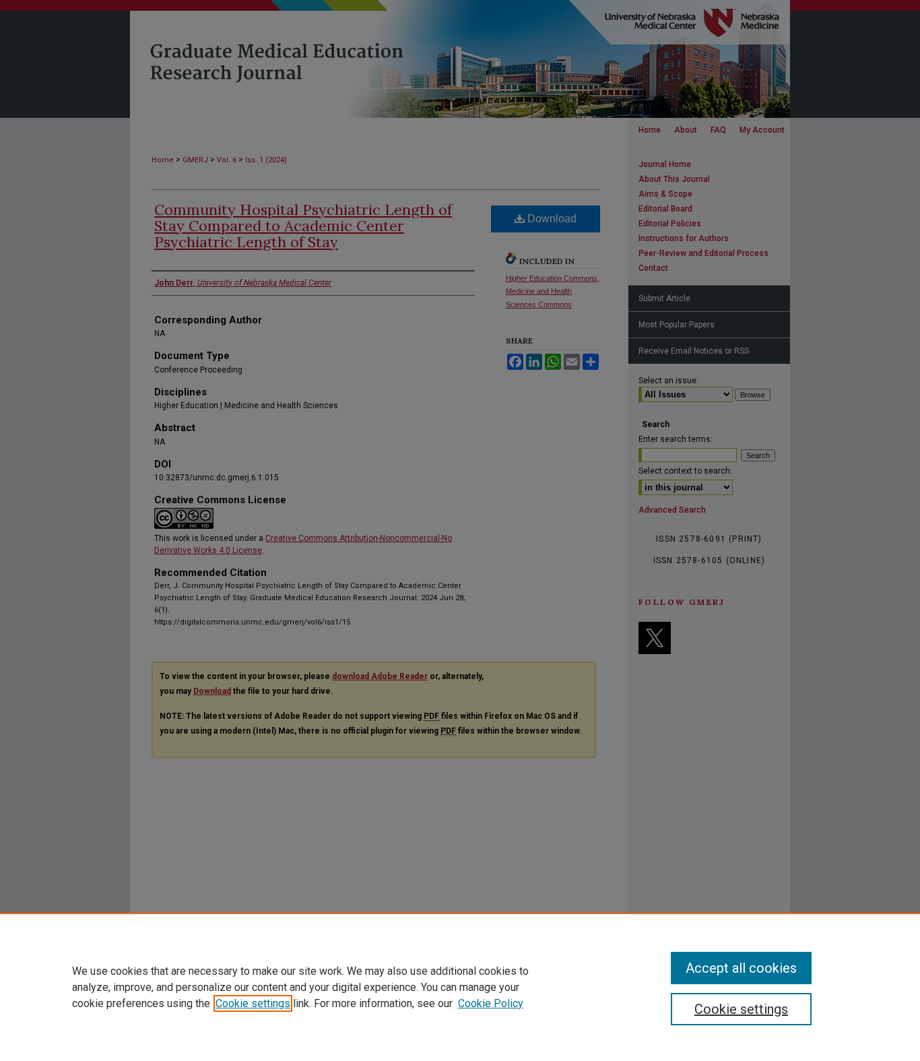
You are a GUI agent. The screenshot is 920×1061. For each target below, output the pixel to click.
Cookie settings (253, 1003)
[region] (460, 987)
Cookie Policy (490, 1003)
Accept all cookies (741, 968)
